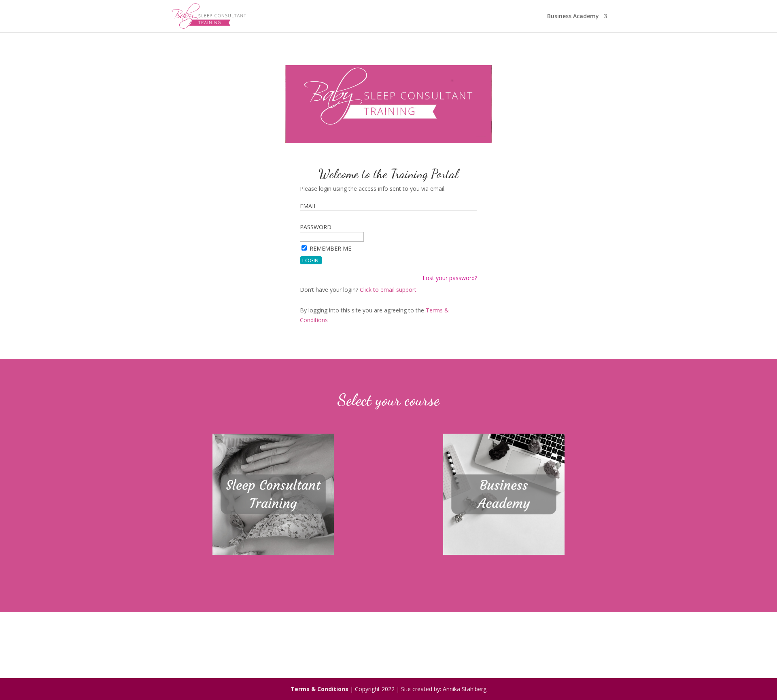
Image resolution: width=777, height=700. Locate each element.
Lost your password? (449, 278)
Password (315, 227)
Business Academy (573, 16)
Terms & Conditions (319, 689)
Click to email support (388, 289)
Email (308, 206)
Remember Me (330, 248)
